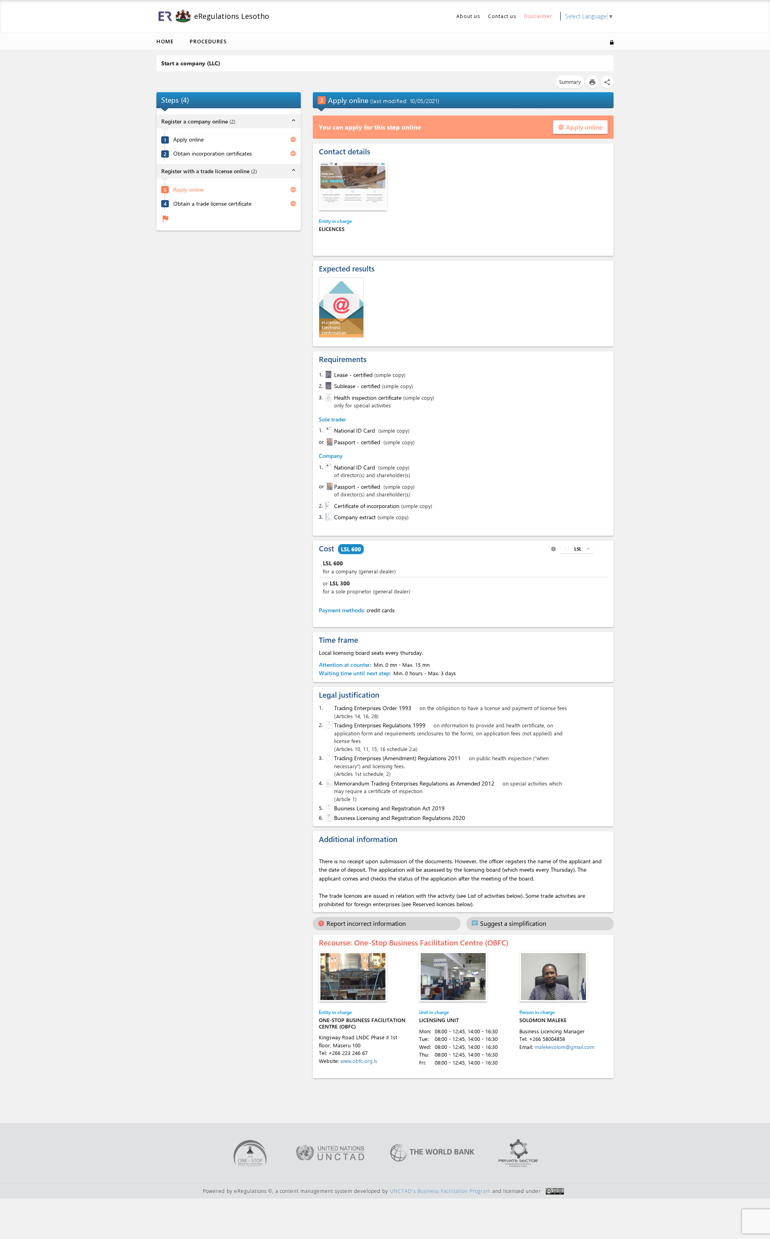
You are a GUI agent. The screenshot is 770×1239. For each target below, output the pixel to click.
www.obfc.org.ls (358, 1060)
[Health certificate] (327, 397)
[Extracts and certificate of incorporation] (327, 517)
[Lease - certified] (327, 374)
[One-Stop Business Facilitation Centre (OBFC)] (353, 977)
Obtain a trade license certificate (212, 203)
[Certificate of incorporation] (327, 506)
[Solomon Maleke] (553, 977)
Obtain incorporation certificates (212, 153)
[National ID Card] (327, 430)
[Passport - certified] (329, 442)
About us (468, 16)
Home (165, 41)
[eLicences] (353, 185)
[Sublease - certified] (327, 386)
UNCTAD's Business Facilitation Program (440, 1191)
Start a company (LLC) (190, 63)
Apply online (188, 139)
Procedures (208, 41)
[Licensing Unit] (453, 977)
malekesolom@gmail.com (564, 1046)
